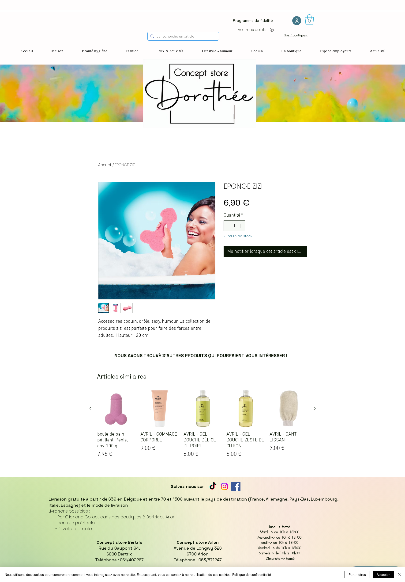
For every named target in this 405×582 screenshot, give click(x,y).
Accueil (105, 165)
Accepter (383, 574)
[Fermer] (399, 574)
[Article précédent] (90, 408)
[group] (203, 425)
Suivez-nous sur (188, 486)
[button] (309, 19)
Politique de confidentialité (251, 574)
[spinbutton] (234, 226)
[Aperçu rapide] (116, 408)
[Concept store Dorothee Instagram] (224, 486)
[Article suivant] (315, 408)
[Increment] (240, 226)
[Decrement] (228, 226)
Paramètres (357, 574)
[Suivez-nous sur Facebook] (235, 486)
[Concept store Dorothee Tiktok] (213, 486)
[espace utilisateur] (296, 20)
